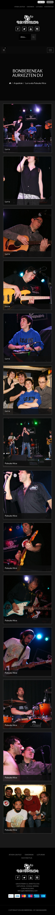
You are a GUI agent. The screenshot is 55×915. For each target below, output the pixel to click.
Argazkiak (18, 83)
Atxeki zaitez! (19, 7)
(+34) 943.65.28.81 (27, 888)
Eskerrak (30, 7)
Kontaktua (49, 7)
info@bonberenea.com (27, 891)
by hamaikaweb (39, 910)
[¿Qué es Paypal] (11, 896)
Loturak (39, 7)
